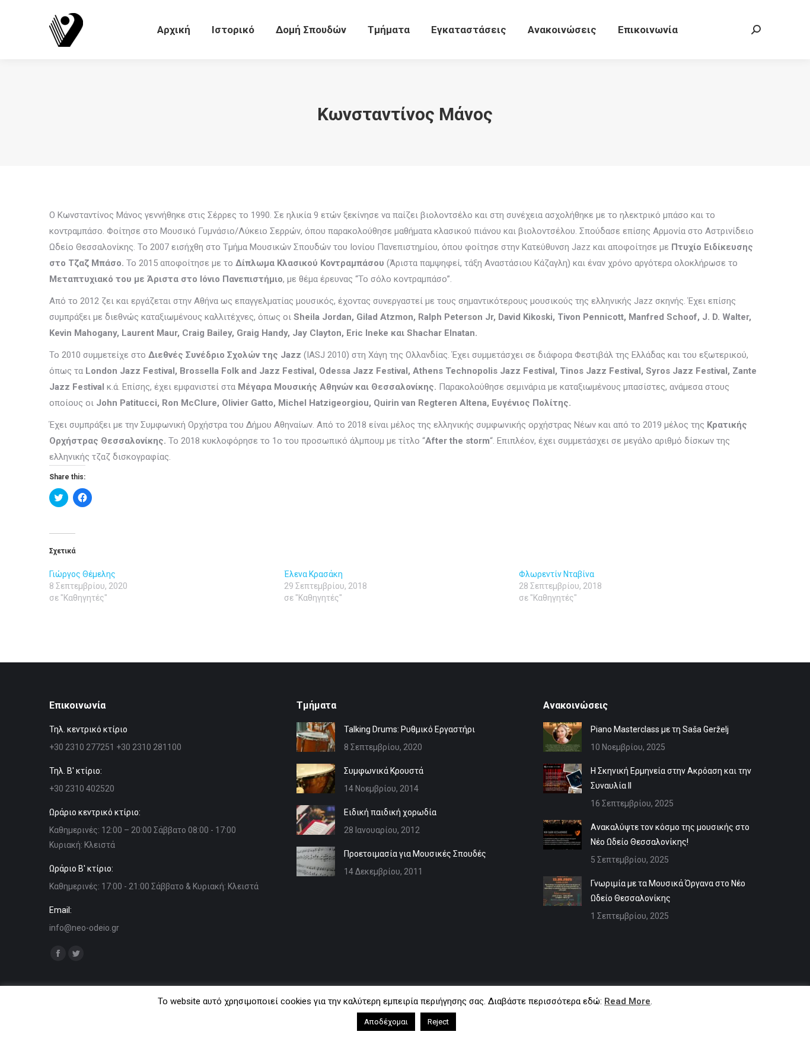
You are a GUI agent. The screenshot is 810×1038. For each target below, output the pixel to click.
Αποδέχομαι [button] (386, 1021)
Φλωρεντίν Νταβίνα (556, 574)
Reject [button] (438, 1021)
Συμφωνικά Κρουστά (383, 771)
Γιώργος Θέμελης (82, 574)
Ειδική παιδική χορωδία (390, 812)
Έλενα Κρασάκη (313, 574)
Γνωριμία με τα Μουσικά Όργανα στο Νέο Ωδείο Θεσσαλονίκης (668, 891)
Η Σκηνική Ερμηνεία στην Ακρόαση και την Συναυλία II (671, 778)
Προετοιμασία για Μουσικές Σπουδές (415, 853)
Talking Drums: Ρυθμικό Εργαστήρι (409, 729)
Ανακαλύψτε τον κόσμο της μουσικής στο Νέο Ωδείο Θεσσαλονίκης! (670, 834)
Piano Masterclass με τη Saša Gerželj (660, 729)
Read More (627, 1001)
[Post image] (315, 737)
